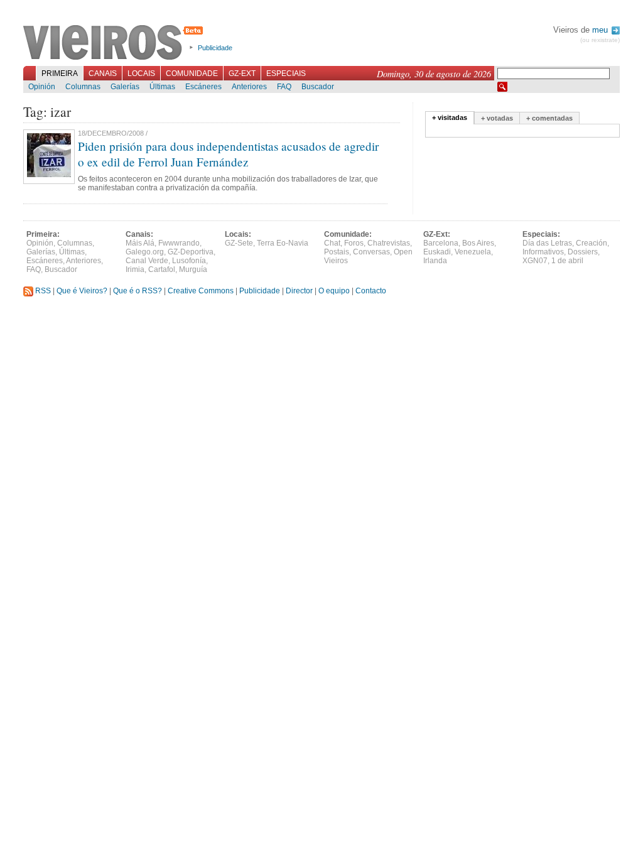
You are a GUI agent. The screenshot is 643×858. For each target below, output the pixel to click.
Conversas (371, 251)
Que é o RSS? (137, 290)
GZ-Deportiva (190, 251)
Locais (141, 73)
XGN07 (535, 260)
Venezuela (473, 251)
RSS (42, 290)
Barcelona (440, 243)
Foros (354, 243)
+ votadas (497, 118)
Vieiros (115, 43)
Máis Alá (140, 243)
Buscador (317, 86)
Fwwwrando (179, 243)
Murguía (193, 269)
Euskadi (437, 251)
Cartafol (161, 269)
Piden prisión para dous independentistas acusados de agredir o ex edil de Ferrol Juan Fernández (228, 154)
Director (299, 290)
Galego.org (145, 251)
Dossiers (583, 251)
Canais (103, 73)
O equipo (334, 290)
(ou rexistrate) (600, 39)
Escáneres (203, 86)
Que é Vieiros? (82, 290)
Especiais (286, 73)
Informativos (543, 251)
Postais (336, 251)
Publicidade (215, 48)
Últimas (162, 86)
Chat (332, 243)
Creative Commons (201, 290)
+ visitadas (449, 117)
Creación (591, 243)
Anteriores (249, 86)
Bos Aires (478, 243)
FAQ (284, 86)
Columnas (82, 86)
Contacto (370, 290)
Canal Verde (147, 260)
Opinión (41, 86)
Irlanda (435, 260)
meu (601, 30)
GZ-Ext (242, 73)
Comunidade (192, 73)
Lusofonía (189, 260)
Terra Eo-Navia (282, 243)
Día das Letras (547, 243)
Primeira (59, 73)
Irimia (135, 269)
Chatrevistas (388, 243)
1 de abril (567, 260)
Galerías (125, 86)
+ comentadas (549, 118)
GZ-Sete (239, 243)
